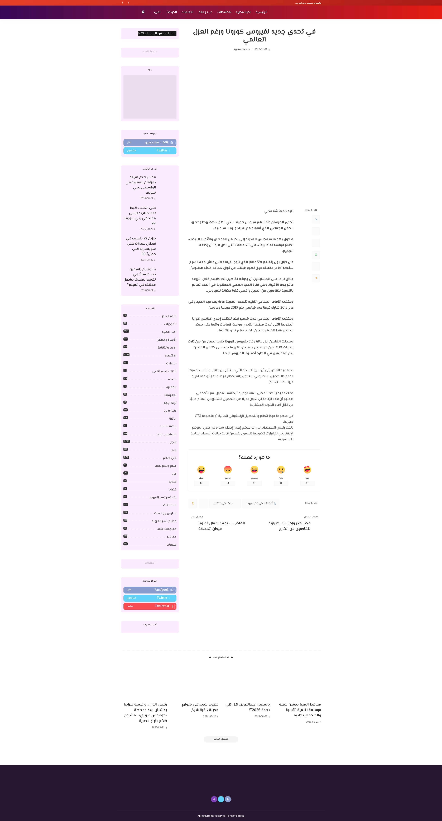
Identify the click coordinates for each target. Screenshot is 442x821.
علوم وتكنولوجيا (165, 466)
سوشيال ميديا (166, 434)
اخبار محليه (169, 332)
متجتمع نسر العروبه (163, 497)
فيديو (172, 481)
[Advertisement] (149, 97)
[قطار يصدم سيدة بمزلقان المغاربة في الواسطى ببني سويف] (167, 188)
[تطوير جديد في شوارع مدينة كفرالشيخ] (195, 682)
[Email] (316, 278)
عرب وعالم (169, 458)
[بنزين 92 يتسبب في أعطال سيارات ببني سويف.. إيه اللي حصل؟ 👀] (167, 249)
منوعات (171, 544)
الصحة (172, 379)
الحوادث (171, 363)
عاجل (173, 442)
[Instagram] (122, 3)
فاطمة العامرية (241, 50)
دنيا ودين (170, 411)
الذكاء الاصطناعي (164, 371)
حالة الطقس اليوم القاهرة (157, 33)
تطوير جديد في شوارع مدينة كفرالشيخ (200, 707)
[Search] (123, 12)
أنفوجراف (170, 324)
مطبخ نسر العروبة (164, 521)
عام (174, 450)
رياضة (172, 418)
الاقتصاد (170, 355)
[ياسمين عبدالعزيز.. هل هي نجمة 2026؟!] (247, 682)
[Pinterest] (316, 243)
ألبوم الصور (169, 316)
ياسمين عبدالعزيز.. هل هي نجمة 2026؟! (247, 707)
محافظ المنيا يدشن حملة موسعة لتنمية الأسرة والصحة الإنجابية (300, 710)
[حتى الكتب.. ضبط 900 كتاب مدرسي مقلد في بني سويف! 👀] (167, 218)
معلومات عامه (166, 529)
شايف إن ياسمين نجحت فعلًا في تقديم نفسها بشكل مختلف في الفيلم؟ (140, 277)
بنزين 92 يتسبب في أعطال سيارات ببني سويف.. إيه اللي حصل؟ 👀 (141, 246)
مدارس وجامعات (165, 513)
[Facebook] (128, 3)
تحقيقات (170, 395)
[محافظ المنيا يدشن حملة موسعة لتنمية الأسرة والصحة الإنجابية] (298, 682)
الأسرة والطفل (166, 340)
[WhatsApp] (316, 255)
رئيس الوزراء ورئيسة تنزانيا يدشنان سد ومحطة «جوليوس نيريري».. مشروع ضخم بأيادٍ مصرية (145, 713)
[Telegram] (316, 266)
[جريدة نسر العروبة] (301, 12)
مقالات (171, 537)
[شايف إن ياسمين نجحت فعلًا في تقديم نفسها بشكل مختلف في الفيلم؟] (167, 279)
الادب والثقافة (166, 347)
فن (174, 474)
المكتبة (171, 387)
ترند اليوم (170, 403)
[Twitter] (125, 3)
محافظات (169, 505)
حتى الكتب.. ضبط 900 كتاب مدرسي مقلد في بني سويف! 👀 (140, 215)
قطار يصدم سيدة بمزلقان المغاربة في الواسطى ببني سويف (141, 185)
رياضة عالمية (168, 426)
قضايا (172, 489)
